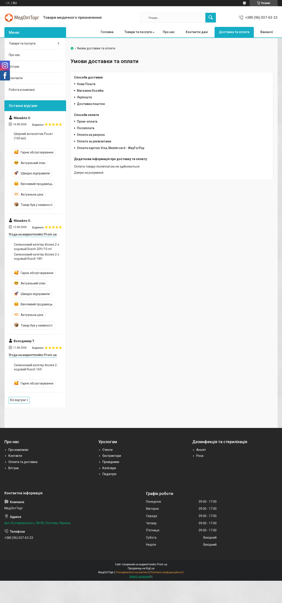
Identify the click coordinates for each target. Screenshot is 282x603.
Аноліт (201, 450)
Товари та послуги (138, 32)
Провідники (110, 462)
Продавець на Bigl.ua (141, 568)
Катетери (109, 468)
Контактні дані (197, 32)
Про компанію (18, 450)
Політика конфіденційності (167, 572)
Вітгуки (14, 66)
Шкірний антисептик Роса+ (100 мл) (33, 136)
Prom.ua (162, 564)
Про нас (169, 32)
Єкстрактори (111, 455)
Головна (107, 32)
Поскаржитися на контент (132, 572)
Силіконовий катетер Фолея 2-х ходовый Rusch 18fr (36, 257)
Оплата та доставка (22, 462)
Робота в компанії (22, 89)
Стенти (107, 450)
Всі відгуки (18, 400)
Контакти (15, 78)
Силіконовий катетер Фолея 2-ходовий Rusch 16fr (36, 367)
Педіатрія (109, 474)
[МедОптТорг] (22, 17)
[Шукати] (210, 17)
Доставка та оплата (234, 32)
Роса (199, 455)
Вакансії (266, 32)
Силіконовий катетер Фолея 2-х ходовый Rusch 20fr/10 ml (36, 247)
